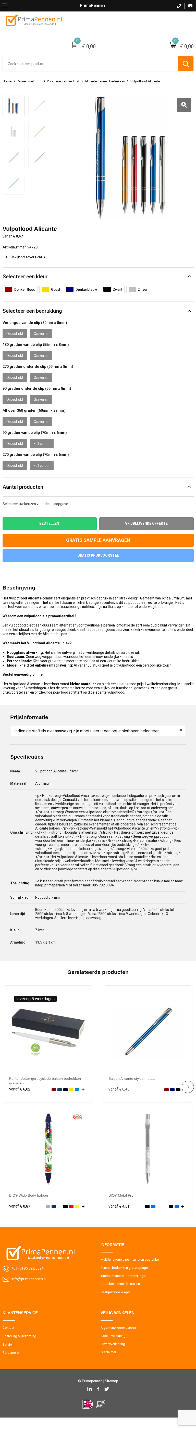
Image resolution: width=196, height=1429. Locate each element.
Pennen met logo (29, 81)
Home (7, 81)
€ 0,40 (118, 1089)
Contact (8, 1328)
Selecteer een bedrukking (32, 311)
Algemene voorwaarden (118, 1328)
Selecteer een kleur (25, 276)
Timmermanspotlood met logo (123, 1276)
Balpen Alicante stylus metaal (131, 1078)
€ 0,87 (19, 1206)
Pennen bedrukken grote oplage (124, 1268)
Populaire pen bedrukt (63, 81)
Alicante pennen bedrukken (105, 81)
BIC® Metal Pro (120, 1195)
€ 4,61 (118, 1206)
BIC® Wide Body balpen (28, 1195)
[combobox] (90, 63)
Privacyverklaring (113, 1344)
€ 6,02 (19, 1089)
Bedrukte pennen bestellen (120, 1284)
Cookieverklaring (113, 1336)
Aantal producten (23, 487)
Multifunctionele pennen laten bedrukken (131, 1259)
